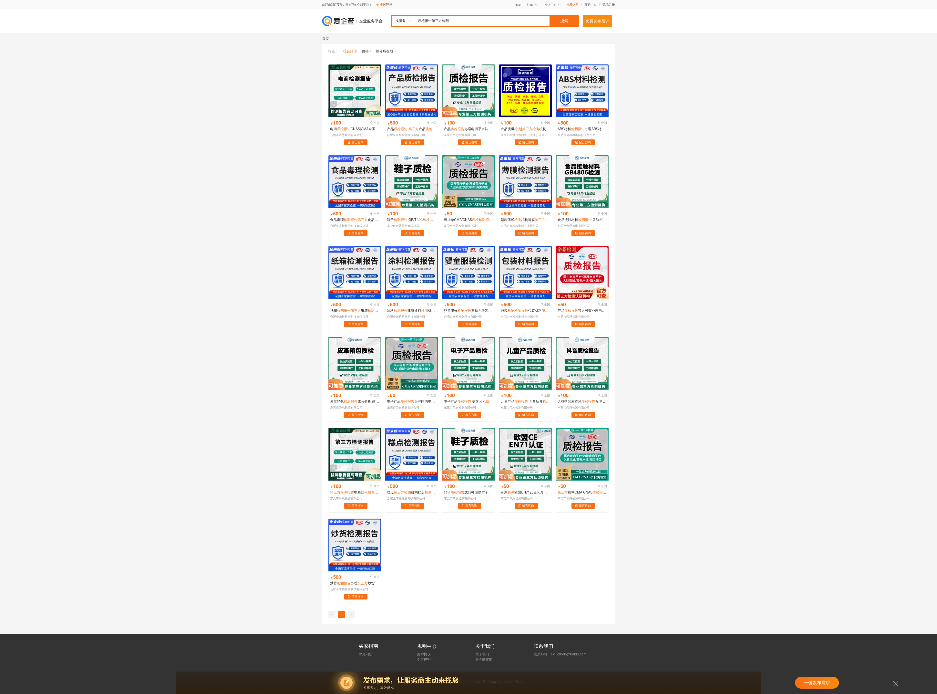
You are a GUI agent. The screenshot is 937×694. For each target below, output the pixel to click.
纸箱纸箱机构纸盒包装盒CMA (354, 310)
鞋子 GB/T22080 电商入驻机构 (411, 219)
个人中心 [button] (551, 4)
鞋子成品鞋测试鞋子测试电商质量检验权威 (468, 492)
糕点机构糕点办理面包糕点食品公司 (411, 492)
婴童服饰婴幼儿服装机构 (468, 310)
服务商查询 (483, 659)
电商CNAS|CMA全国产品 (354, 128)
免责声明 (424, 659)
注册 (612, 4)
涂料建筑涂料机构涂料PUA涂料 (411, 310)
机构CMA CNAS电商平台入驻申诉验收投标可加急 (582, 492)
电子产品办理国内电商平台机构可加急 (411, 401)
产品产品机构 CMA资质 (411, 128)
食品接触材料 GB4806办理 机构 (582, 219)
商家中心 (590, 4)
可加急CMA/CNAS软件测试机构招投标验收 (468, 219)
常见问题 (365, 654)
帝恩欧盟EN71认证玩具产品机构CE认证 (525, 492)
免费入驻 (573, 4)
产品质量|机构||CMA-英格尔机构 (525, 128)
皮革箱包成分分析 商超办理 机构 (354, 401)
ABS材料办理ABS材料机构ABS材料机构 (582, 128)
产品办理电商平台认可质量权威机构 (468, 128)
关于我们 (482, 654)
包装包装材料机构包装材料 (525, 310)
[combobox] (485, 21)
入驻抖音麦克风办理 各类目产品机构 (582, 401)
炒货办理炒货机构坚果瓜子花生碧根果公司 (354, 582)
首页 (518, 4)
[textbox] (496, 21)
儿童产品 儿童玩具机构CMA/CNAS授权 (525, 401)
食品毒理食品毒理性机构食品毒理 (354, 219)
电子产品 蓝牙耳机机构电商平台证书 (468, 401)
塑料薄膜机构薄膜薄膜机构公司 (525, 219)
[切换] (389, 4)
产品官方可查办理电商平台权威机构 (582, 310)
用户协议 (424, 654)
